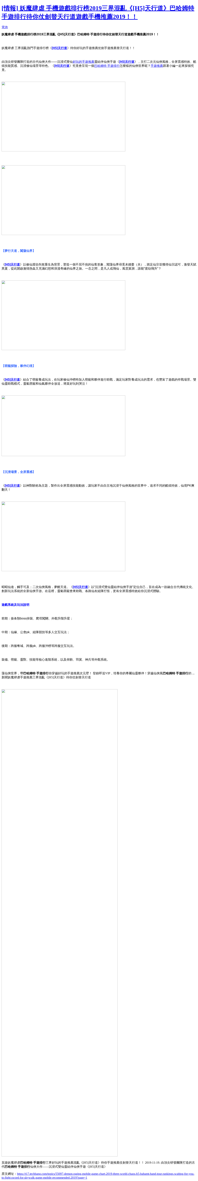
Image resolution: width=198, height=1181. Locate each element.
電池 (5, 27)
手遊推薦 (157, 65)
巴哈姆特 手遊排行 (107, 65)
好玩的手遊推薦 (83, 61)
